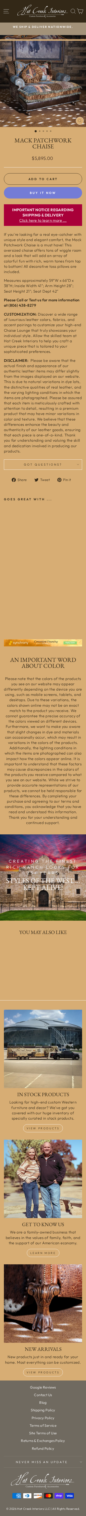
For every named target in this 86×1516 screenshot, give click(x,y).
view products (43, 1372)
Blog (43, 1402)
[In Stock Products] (43, 1049)
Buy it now (43, 193)
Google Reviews (43, 1387)
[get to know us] (43, 1179)
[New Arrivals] (43, 1303)
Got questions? (43, 464)
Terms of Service (43, 1425)
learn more (43, 1253)
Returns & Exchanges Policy (43, 1440)
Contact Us (43, 1395)
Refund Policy (43, 1448)
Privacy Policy (43, 1418)
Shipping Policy (43, 1410)
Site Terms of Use (43, 1433)
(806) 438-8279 (22, 305)
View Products (43, 1128)
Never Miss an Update (42, 1462)
